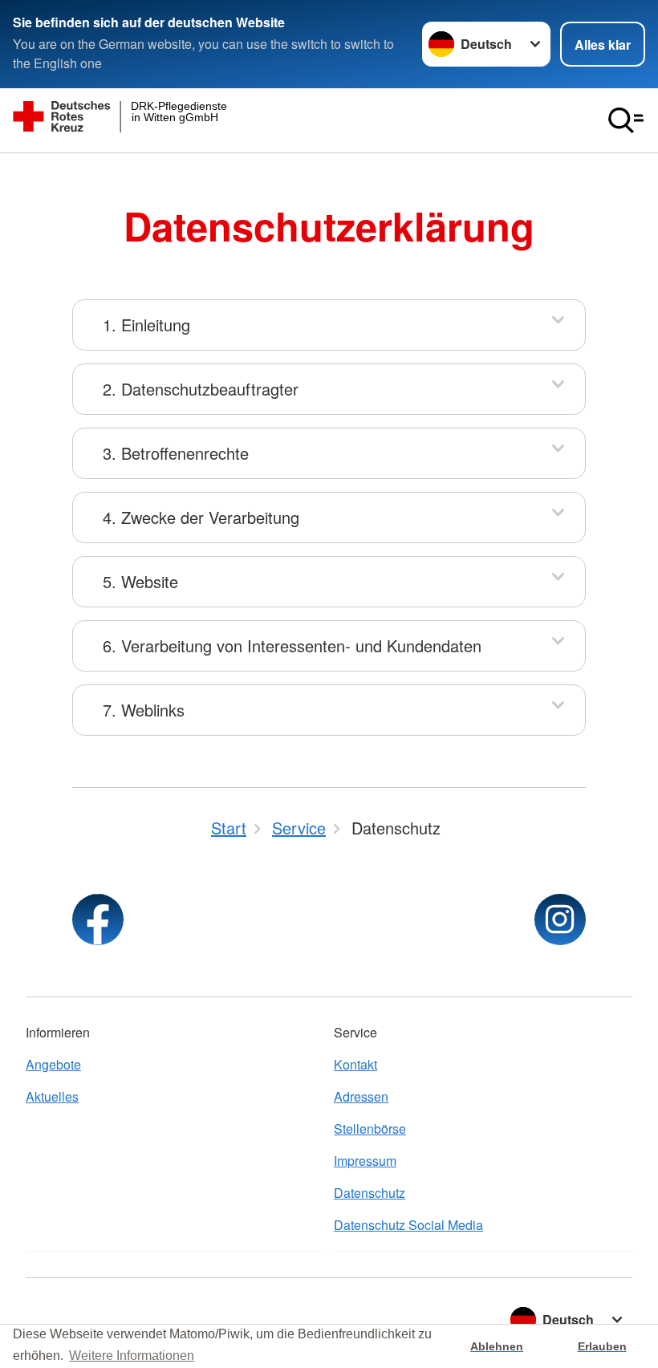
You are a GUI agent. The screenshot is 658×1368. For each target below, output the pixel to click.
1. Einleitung (146, 324)
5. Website (140, 581)
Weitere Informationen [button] (131, 1355)
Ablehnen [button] (496, 1346)
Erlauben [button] (602, 1346)
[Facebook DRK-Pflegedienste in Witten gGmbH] (98, 919)
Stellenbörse (370, 1128)
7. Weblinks (144, 709)
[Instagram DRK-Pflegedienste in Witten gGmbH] (560, 919)
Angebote (53, 1064)
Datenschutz (369, 1192)
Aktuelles (52, 1096)
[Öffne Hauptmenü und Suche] (626, 120)
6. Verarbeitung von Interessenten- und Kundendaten (292, 645)
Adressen (361, 1096)
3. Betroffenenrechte (176, 453)
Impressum (365, 1160)
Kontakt (355, 1064)
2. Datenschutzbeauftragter (201, 388)
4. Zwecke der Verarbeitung (201, 517)
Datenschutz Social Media (408, 1225)
